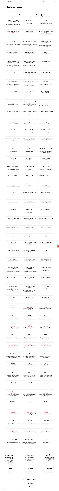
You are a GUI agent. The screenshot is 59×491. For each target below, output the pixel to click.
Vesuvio (13, 420)
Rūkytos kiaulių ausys (46, 227)
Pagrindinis (3, 1)
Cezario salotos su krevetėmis (29, 430)
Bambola (46, 344)
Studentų (29, 305)
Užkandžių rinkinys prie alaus (46, 218)
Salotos (16, 16)
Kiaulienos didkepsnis (29, 129)
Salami (29, 401)
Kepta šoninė (13, 158)
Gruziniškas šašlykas (13, 175)
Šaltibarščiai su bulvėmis (13, 31)
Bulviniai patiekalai (30, 16)
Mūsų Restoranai (53, 1)
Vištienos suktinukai (29, 91)
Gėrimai (49, 16)
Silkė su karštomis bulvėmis (13, 227)
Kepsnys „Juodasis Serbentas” (29, 138)
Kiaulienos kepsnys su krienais (29, 111)
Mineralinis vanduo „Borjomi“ (29, 192)
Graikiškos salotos (13, 430)
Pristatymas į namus (11, 1)
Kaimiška (29, 315)
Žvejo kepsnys (13, 41)
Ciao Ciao (13, 363)
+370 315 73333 (49, 471)
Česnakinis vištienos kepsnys (29, 41)
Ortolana (46, 401)
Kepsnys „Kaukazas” (13, 91)
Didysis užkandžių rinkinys (13, 218)
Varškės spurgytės (45, 209)
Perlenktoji (46, 305)
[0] (57, 246)
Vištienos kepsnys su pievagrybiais (29, 268)
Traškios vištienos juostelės (29, 101)
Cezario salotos (13, 439)
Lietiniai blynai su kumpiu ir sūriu (29, 243)
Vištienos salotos (29, 439)
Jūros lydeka (13, 129)
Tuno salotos (46, 420)
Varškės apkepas (46, 61)
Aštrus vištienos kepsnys (13, 52)
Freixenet (46, 183)
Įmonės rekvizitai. (16, 489)
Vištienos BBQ (13, 353)
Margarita (29, 420)
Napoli (29, 372)
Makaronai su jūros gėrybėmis (29, 72)
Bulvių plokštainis (46, 286)
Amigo (45, 382)
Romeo (45, 353)
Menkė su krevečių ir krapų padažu (29, 82)
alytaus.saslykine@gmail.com (49, 472)
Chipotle (29, 334)
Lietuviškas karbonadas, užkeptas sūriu (29, 62)
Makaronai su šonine (45, 72)
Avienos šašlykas (46, 158)
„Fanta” (13, 201)
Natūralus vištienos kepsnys (13, 111)
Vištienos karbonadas (46, 267)
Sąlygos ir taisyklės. (21, 489)
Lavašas (46, 439)
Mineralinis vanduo (45, 192)
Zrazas (13, 183)
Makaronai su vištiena (13, 81)
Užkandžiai (41, 16)
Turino (29, 363)
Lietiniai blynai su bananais (46, 242)
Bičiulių (13, 391)
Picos (19, 16)
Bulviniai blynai (29, 297)
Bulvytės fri (13, 242)
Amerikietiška (29, 344)
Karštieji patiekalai (36, 16)
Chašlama (46, 20)
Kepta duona (29, 235)
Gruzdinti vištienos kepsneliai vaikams (46, 32)
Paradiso (29, 410)
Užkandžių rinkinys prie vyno (29, 218)
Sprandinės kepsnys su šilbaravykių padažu (46, 42)
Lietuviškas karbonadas (29, 277)
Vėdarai (13, 297)
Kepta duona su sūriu (13, 235)
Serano (45, 372)
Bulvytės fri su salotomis (46, 235)
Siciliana (46, 334)
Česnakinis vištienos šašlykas (46, 129)
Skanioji (13, 315)
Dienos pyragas (29, 209)
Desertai (46, 16)
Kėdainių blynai (45, 297)
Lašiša (13, 148)
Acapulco (13, 334)
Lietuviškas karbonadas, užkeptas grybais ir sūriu (13, 62)
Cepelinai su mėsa (13, 305)
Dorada (45, 250)
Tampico (46, 391)
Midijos (13, 72)
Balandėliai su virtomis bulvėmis (29, 251)
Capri (13, 410)
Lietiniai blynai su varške (13, 250)
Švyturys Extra (29, 183)
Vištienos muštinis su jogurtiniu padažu (46, 92)
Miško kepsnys (46, 52)
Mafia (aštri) (13, 401)
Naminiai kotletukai (13, 286)
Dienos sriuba (29, 20)
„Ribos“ (29, 353)
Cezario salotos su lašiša (46, 430)
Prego (13, 372)
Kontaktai (43, 1)
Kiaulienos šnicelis (45, 277)
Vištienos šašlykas (29, 166)
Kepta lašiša (13, 259)
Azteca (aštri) (29, 391)
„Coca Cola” (13, 209)
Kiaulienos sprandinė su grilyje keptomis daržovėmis (13, 139)
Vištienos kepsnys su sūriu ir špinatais (45, 102)
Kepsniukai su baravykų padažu (46, 148)
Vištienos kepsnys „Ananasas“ (46, 259)
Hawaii (45, 410)
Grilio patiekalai (24, 16)
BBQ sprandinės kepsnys (29, 52)
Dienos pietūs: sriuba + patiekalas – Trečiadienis (13, 21)
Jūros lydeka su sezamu (29, 259)
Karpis (29, 148)
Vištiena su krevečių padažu (13, 101)
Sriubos (12, 16)
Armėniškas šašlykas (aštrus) (46, 175)
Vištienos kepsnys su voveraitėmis (13, 268)
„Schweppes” (29, 201)
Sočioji (45, 315)
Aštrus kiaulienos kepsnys (13, 277)
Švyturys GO (13, 192)
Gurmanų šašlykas (46, 166)
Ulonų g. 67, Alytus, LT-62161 (10, 472)
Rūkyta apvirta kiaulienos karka (29, 287)
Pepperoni (13, 382)
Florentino (13, 344)
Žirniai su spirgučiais (29, 227)
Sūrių (46, 363)
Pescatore (29, 382)
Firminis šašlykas (29, 175)
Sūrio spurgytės (29, 31)
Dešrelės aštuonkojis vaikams (46, 138)
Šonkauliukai (29, 158)
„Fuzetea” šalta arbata (46, 201)
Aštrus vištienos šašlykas (13, 166)
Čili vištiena (46, 81)
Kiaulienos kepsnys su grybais (46, 111)
